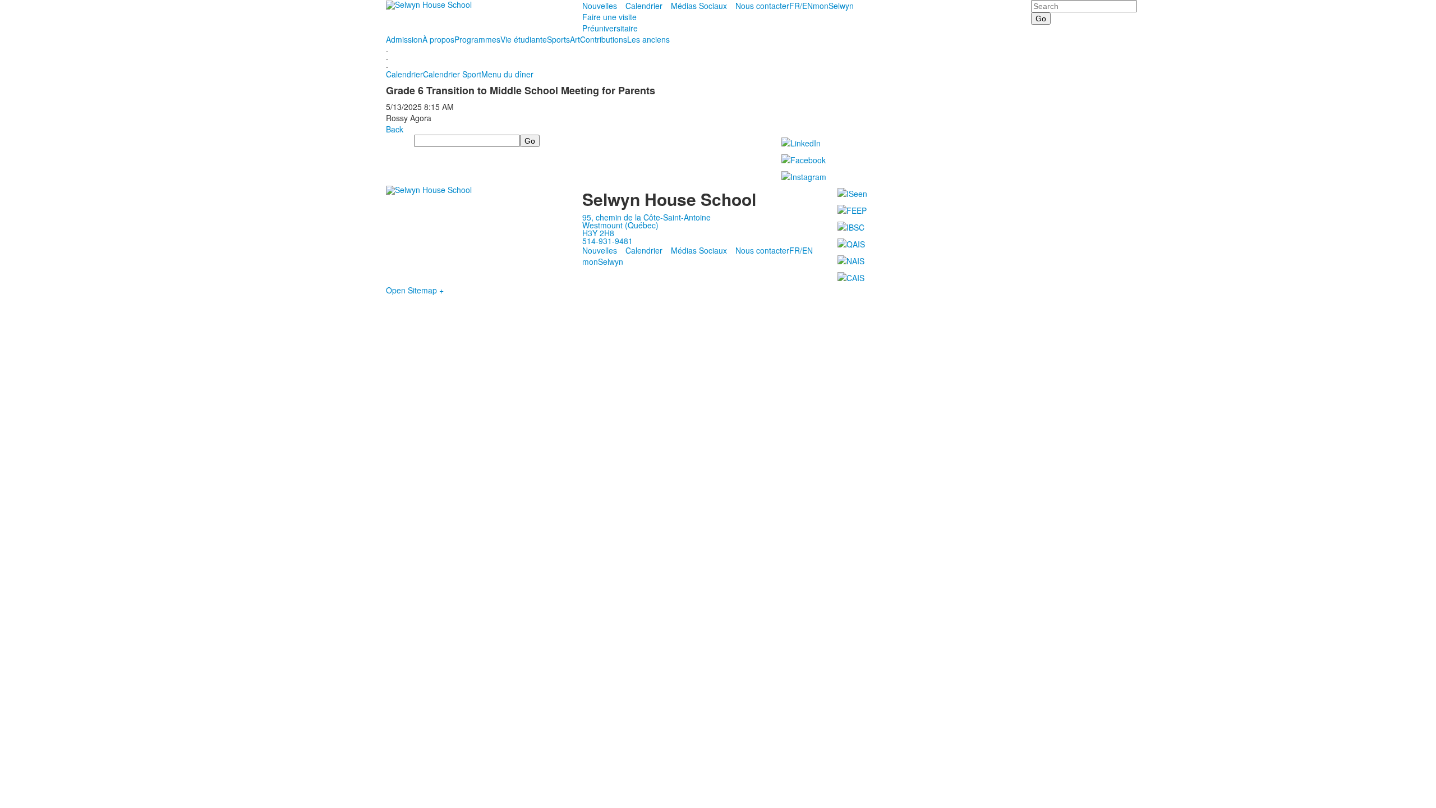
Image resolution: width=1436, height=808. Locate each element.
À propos (438, 39)
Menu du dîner (507, 74)
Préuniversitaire (610, 28)
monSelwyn (833, 5)
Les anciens (648, 39)
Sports (558, 39)
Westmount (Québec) (620, 225)
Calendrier (643, 5)
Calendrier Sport (452, 74)
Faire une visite (609, 16)
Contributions (603, 39)
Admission (404, 39)
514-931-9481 (607, 240)
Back (394, 129)
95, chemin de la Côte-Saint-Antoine (646, 217)
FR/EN (801, 5)
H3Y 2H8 (598, 232)
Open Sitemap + (415, 290)
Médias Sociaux (699, 5)
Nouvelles (599, 5)
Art (575, 39)
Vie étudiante (523, 39)
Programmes (477, 39)
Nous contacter (762, 5)
